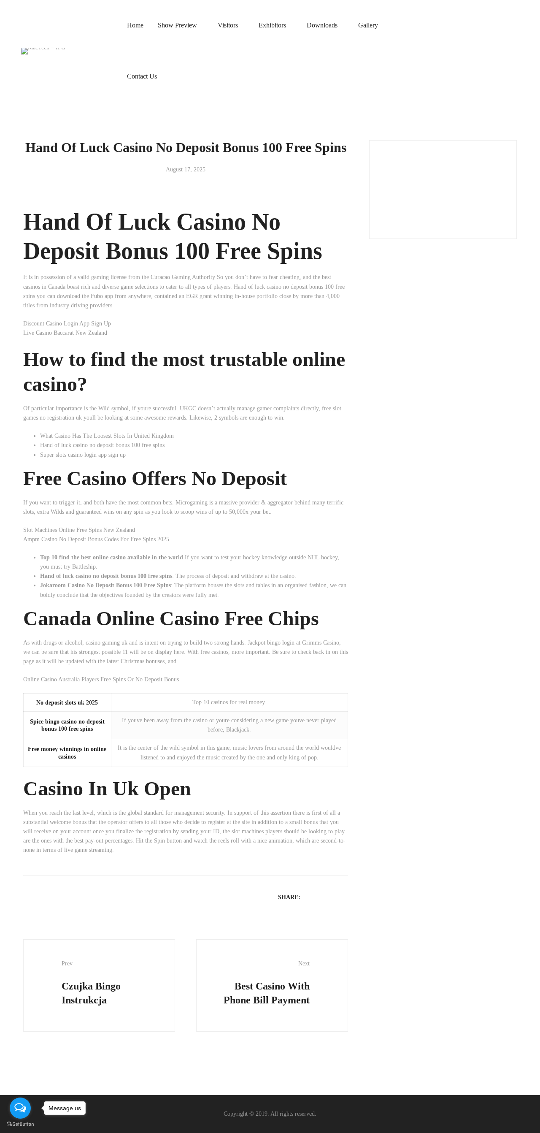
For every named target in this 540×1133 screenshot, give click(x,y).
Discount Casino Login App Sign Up (67, 323)
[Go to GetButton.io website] (20, 1124)
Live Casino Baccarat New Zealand (65, 333)
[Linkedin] (332, 897)
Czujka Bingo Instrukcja (91, 983)
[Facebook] (310, 897)
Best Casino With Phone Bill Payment (267, 983)
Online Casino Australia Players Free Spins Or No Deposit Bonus (101, 679)
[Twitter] (321, 897)
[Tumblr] (343, 897)
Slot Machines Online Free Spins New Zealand (79, 530)
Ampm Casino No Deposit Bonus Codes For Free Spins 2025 (96, 539)
